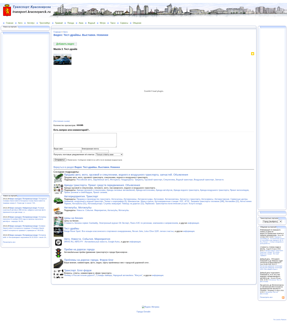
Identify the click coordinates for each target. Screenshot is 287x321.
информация (193, 223)
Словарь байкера (104, 275)
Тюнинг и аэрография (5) (115, 201)
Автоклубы (112, 210)
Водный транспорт (184, 180)
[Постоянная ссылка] (62, 121)
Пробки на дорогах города (79, 249)
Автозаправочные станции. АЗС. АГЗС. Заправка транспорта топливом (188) (189, 201)
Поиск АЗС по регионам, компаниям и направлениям (154, 223)
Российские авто (84, 180)
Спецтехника (169, 180)
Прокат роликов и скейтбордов (78, 192)
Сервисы (124, 23)
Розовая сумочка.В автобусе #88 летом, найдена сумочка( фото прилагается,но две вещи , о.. (24, 210)
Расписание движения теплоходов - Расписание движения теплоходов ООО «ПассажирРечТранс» (271, 267)
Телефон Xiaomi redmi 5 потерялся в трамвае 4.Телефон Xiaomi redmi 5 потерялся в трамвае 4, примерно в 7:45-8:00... (24, 228)
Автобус (31, 23)
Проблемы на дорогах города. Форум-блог (88, 260)
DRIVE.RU (68, 242)
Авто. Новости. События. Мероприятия (87, 239)
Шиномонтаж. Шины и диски (140, 201)
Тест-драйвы (71, 228)
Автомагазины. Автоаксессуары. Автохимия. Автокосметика (151, 199)
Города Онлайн (143, 312)
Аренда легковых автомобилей (121, 190)
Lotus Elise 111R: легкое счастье (159, 231)
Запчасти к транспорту (190, 199)
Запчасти (219, 180)
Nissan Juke (137, 231)
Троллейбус (44, 23)
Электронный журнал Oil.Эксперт (114, 223)
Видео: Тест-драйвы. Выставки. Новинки (81, 34)
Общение (137, 23)
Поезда (70, 23)
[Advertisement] (25, 113)
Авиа (81, 23)
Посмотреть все (9, 242)
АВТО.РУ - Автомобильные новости (91, 242)
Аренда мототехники (145, 190)
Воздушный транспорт (204, 180)
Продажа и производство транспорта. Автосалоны (99, 199)
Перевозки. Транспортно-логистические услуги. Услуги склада (173, 203)
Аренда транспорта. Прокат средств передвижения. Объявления (102, 185)
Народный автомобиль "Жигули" (127, 275)
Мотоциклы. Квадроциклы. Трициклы (126, 180)
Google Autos (114, 242)
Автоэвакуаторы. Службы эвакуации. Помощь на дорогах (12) (116, 203)
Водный (91, 23)
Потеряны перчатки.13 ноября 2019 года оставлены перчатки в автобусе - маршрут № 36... (24, 219)
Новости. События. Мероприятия (91, 210)
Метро (103, 23)
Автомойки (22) (232, 201)
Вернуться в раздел (87, 167)
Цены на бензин (73, 218)
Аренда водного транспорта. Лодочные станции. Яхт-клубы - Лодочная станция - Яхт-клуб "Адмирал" (271, 253)
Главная (9, 23)
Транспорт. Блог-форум (77, 270)
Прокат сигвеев (100, 192)
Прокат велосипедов (239, 190)
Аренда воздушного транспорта (214, 190)
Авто (20, 23)
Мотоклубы (124, 210)
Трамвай (59, 23)
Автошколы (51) (79, 203)
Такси (112, 23)
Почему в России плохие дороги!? (79, 275)
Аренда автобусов (164, 190)
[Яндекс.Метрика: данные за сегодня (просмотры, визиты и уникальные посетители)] (150, 307)
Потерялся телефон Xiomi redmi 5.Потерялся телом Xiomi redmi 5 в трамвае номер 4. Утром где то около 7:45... (25, 201)
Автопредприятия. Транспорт (81, 196)
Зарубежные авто (101, 180)
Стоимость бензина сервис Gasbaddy (81, 223)
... (149, 177)
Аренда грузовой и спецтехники (91, 190)
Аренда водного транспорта (186, 190)
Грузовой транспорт (153, 180)
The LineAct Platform (279, 319)
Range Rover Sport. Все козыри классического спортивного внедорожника (97, 231)
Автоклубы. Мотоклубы (77, 207)
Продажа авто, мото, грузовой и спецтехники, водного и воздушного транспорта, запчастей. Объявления (126, 174)
